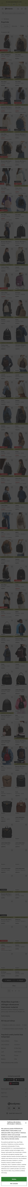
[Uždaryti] (26, 1123)
